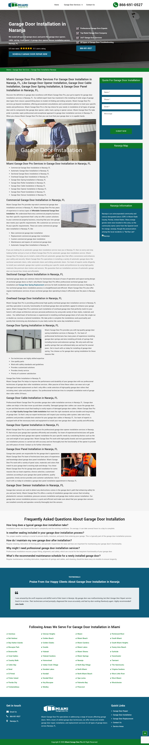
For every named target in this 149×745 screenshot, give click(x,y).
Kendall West (48, 678)
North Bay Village (84, 665)
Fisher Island (13, 678)
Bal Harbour (12, 638)
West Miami (116, 678)
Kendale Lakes (48, 669)
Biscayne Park (13, 647)
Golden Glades (48, 643)
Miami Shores (82, 651)
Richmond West (118, 634)
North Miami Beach (84, 674)
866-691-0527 (131, 5)
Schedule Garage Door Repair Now (29, 54)
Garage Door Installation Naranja (43, 70)
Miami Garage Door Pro (74, 742)
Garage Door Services (72, 5)
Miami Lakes (82, 647)
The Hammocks (118, 665)
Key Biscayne (48, 682)
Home (56, 5)
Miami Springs (83, 656)
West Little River (118, 674)
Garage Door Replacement (123, 719)
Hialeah (46, 651)
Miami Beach (82, 638)
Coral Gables (13, 656)
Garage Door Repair (120, 711)
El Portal (11, 674)
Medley (46, 687)
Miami (79, 634)
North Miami (82, 669)
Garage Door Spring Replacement (31, 285)
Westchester (117, 682)
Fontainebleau (13, 687)
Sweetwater (116, 656)
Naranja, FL (14, 721)
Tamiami (115, 660)
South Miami (117, 638)
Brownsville (12, 651)
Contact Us (90, 5)
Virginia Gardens (118, 669)
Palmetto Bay (82, 682)
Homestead (47, 660)
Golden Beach (48, 638)
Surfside (115, 651)
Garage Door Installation (122, 715)
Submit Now (121, 131)
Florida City (12, 682)
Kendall (46, 674)
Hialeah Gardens (49, 656)
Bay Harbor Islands (15, 643)
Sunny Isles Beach (119, 647)
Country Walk (13, 660)
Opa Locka (81, 678)
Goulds (45, 647)
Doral (10, 669)
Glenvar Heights (49, 634)
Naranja (80, 660)
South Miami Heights (120, 643)
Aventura (11, 634)
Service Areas (118, 726)
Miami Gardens (83, 643)
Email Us (13, 712)
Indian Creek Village (50, 665)
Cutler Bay (12, 665)
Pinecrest (81, 687)
